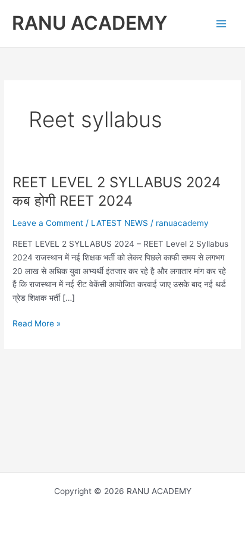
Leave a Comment (47, 223)
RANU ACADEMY (89, 22)
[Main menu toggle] (221, 23)
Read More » (36, 324)
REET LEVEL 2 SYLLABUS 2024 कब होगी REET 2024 (116, 191)
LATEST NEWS (119, 223)
